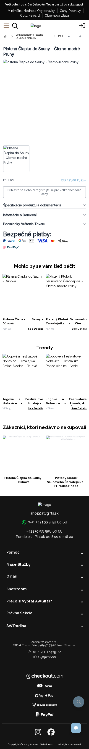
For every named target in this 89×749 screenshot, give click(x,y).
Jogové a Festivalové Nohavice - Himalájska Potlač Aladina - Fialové (23, 403)
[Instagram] (38, 732)
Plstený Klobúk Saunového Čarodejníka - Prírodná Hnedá (66, 482)
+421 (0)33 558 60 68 (44, 531)
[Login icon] (82, 26)
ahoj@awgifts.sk (44, 513)
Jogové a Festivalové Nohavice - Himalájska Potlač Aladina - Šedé (66, 403)
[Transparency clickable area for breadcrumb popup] (29, 36)
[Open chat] (76, 728)
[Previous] (69, 36)
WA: (47, 522)
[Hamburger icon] (6, 26)
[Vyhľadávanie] (15, 26)
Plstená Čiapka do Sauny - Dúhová (22, 480)
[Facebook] (51, 732)
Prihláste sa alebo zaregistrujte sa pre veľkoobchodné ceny (44, 192)
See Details (35, 328)
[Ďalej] (80, 36)
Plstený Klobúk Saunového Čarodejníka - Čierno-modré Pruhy (66, 323)
